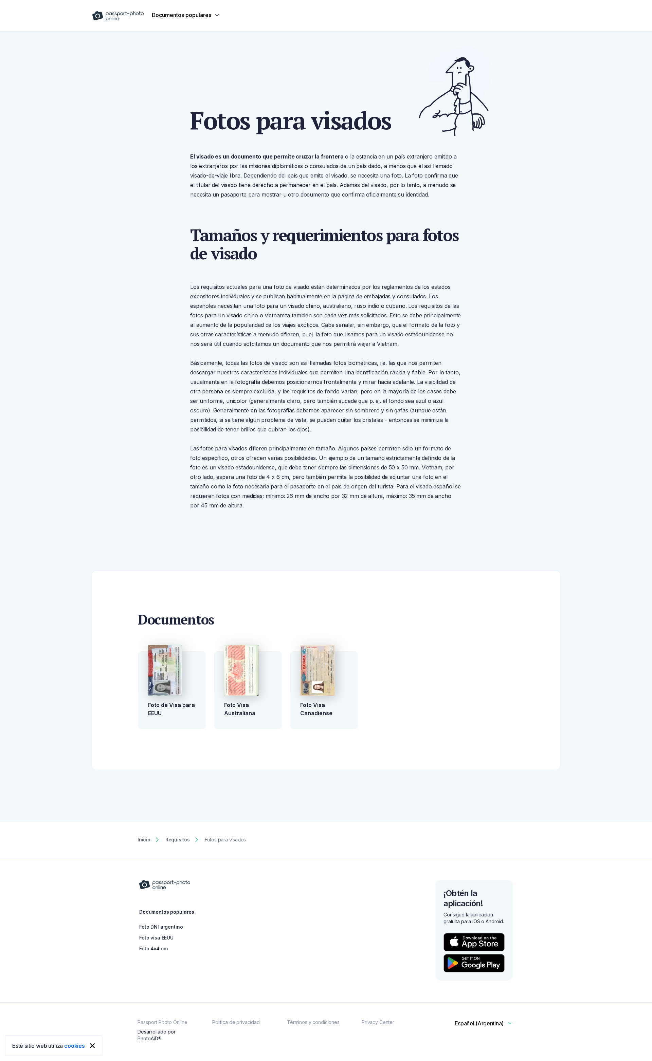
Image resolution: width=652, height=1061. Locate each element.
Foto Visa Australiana (239, 709)
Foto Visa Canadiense (316, 709)
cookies (74, 1045)
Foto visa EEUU (156, 938)
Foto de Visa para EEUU (171, 709)
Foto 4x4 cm (153, 948)
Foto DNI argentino (161, 927)
